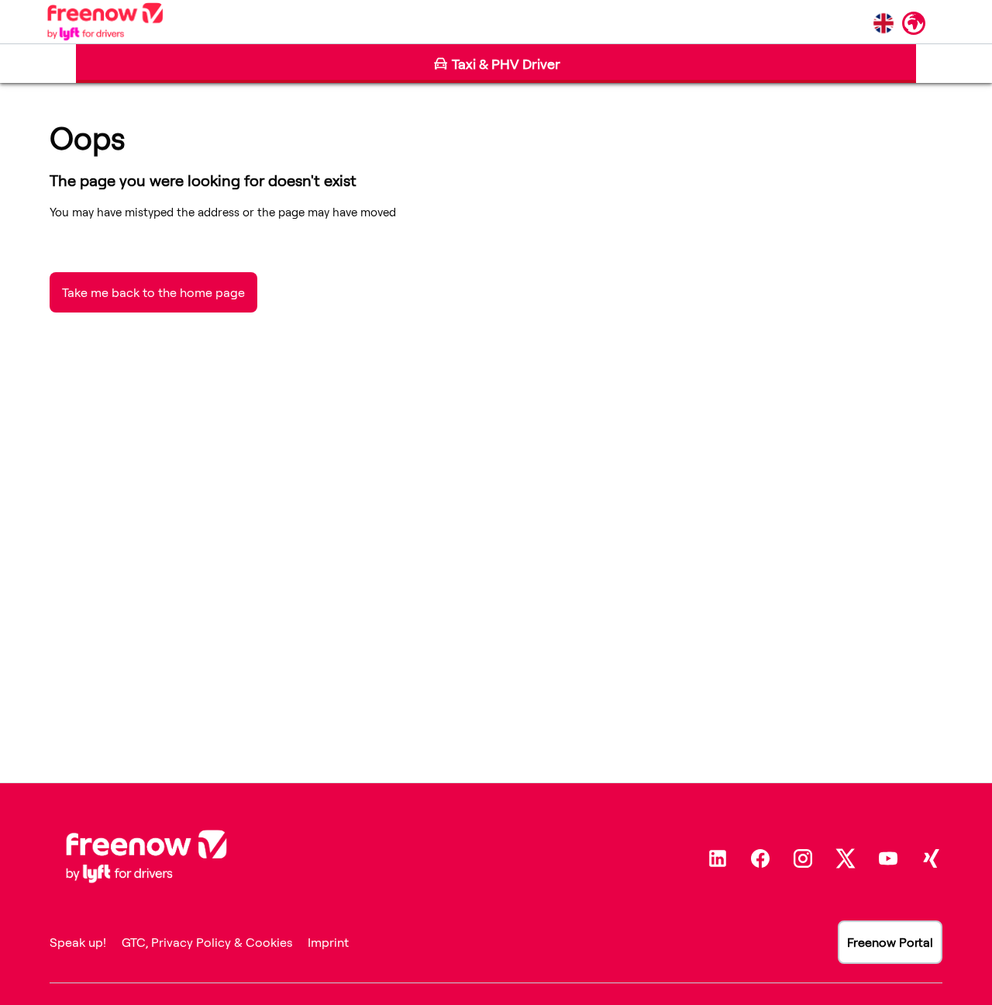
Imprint (328, 942)
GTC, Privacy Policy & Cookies (207, 942)
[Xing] (930, 858)
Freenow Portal (890, 942)
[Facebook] (760, 858)
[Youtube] (888, 858)
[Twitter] (845, 858)
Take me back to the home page (153, 292)
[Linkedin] (717, 858)
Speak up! (78, 942)
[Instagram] (803, 858)
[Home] (105, 21)
